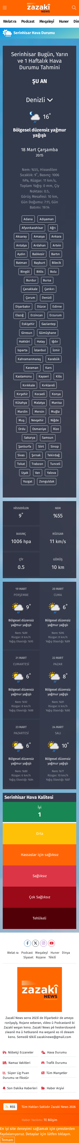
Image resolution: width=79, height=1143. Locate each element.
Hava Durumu (57, 1052)
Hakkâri (24, 341)
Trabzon (37, 464)
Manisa (57, 403)
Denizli (47, 298)
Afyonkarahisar (32, 228)
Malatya (39, 403)
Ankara (56, 236)
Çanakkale (30, 289)
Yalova (51, 473)
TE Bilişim (50, 1120)
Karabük (54, 359)
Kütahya (21, 403)
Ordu (21, 429)
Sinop (55, 446)
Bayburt (39, 263)
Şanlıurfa (24, 446)
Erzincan (37, 315)
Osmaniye (39, 429)
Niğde (55, 420)
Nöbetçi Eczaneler (20, 1052)
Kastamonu (24, 376)
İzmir (56, 350)
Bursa (47, 280)
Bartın (55, 254)
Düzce (41, 306)
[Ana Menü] (5, 8)
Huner (64, 21)
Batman (21, 263)
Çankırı (49, 289)
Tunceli (55, 464)
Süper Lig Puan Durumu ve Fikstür (16, 1075)
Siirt (41, 446)
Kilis (59, 376)
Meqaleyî (46, 21)
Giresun (26, 333)
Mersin (39, 411)
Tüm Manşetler (56, 1073)
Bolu (53, 272)
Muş (21, 420)
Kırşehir (22, 394)
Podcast (28, 21)
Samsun (47, 438)
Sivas (21, 455)
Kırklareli (48, 385)
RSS (12, 1107)
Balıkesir (38, 254)
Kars (48, 368)
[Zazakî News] (38, 8)
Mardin (22, 411)
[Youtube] (51, 943)
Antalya (21, 245)
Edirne (57, 306)
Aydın (21, 254)
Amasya (39, 236)
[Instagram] (43, 943)
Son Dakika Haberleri (22, 1088)
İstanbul (40, 350)
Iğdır (55, 341)
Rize (56, 429)
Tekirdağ (53, 455)
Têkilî (52, 957)
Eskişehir (28, 324)
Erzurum (56, 315)
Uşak (24, 473)
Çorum (30, 298)
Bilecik (56, 263)
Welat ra (9, 21)
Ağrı (53, 228)
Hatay (41, 341)
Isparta (22, 350)
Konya (56, 394)
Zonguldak (46, 481)
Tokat (21, 464)
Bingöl (24, 272)
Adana (28, 219)
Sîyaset (28, 957)
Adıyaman (47, 219)
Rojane (41, 957)
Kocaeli (40, 394)
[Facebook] (27, 943)
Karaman (32, 368)
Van (37, 473)
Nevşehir (37, 420)
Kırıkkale (29, 385)
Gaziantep (49, 324)
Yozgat (27, 481)
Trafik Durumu (56, 1063)
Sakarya (29, 438)
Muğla (55, 411)
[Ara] (74, 8)
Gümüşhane (47, 333)
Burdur (31, 280)
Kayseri (44, 376)
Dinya (66, 953)
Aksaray (21, 236)
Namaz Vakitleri (19, 1063)
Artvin (57, 245)
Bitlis (39, 272)
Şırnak (36, 455)
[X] (35, 943)
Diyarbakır (22, 306)
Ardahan (39, 245)
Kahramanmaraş (29, 359)
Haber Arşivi (55, 1088)
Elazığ (19, 315)
